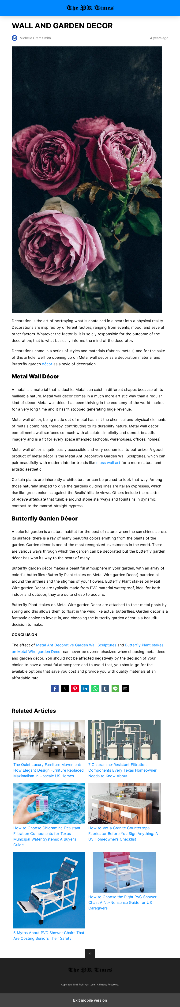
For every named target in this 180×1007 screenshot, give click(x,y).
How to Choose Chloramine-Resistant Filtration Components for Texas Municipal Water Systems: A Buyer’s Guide (46, 836)
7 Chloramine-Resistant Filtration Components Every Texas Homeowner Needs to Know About (122, 770)
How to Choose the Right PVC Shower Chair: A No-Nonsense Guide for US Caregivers (122, 902)
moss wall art (108, 462)
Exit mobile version (90, 1000)
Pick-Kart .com (90, 8)
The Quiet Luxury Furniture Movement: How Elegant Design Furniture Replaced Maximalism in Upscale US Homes (48, 770)
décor (47, 364)
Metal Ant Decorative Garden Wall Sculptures (76, 645)
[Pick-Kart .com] (90, 970)
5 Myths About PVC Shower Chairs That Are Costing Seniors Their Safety (48, 935)
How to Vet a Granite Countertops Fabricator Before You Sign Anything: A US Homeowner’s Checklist (123, 833)
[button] (55, 688)
